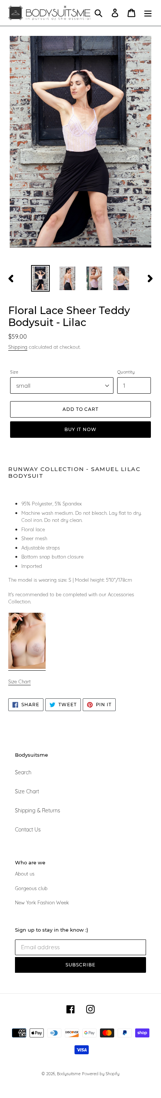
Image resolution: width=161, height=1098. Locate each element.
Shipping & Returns (37, 810)
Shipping (17, 347)
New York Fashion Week (42, 902)
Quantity (126, 372)
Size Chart (27, 791)
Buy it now (80, 429)
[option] (40, 278)
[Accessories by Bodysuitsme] (27, 667)
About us (24, 874)
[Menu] (148, 13)
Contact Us (28, 829)
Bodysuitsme (68, 1073)
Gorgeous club (31, 888)
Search (23, 772)
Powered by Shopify (100, 1073)
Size (14, 372)
